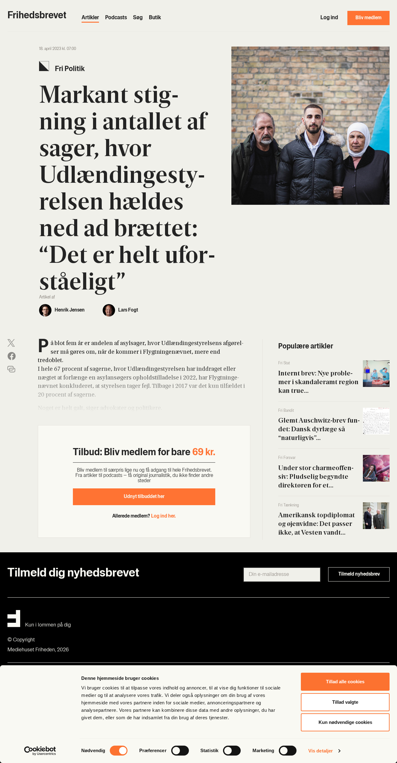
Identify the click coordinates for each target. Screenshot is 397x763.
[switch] (180, 751)
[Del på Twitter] (11, 343)
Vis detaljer (320, 750)
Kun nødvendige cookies (345, 722)
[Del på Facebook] (11, 356)
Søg (138, 18)
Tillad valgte (345, 702)
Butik (155, 18)
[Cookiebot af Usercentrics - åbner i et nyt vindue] (40, 751)
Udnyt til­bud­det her (144, 496)
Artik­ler (90, 18)
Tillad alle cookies (345, 681)
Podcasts (116, 18)
